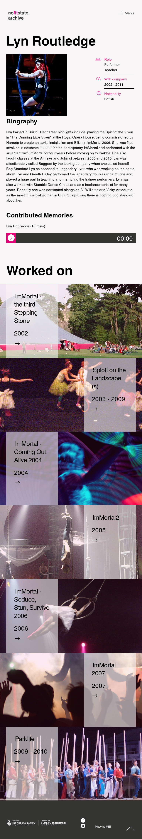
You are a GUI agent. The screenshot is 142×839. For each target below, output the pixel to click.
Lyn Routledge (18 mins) (25, 225)
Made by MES (103, 826)
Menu (129, 13)
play (11, 238)
